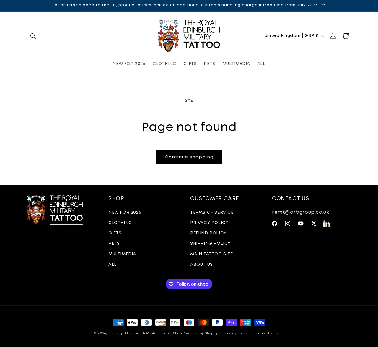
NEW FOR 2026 (124, 212)
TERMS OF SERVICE (212, 212)
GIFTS (115, 233)
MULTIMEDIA (122, 254)
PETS (114, 243)
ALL (112, 264)
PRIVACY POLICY (209, 223)
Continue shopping (189, 157)
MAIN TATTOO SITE (211, 254)
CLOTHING (120, 223)
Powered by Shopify (200, 333)
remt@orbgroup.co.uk (300, 212)
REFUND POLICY (208, 233)
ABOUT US (201, 264)
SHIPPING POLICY (210, 243)
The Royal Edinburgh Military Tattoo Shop (145, 333)
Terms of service (269, 333)
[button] (33, 36)
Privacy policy (236, 333)
